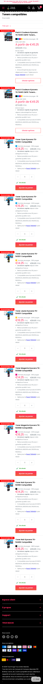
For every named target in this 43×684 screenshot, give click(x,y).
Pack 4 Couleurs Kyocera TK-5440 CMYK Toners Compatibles (26, 90)
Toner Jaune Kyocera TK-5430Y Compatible (26, 255)
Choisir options (28, 81)
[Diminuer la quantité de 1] (18, 177)
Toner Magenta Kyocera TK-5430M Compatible (27, 369)
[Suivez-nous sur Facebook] (3, 636)
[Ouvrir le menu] (3, 8)
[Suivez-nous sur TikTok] (16, 636)
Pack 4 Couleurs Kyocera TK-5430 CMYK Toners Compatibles (26, 33)
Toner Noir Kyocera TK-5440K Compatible (25, 540)
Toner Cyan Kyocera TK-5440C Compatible (26, 197)
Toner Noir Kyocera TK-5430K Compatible (25, 483)
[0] (39, 8)
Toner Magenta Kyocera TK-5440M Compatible (27, 426)
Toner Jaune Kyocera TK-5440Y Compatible (26, 312)
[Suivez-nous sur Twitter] (7, 636)
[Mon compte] (34, 8)
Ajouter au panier (26, 188)
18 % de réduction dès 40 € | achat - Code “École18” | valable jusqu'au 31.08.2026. (21, 1)
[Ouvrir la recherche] (29, 8)
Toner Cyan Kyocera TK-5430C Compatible (26, 140)
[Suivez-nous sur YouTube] (12, 636)
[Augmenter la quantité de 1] (31, 177)
